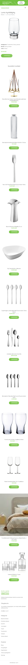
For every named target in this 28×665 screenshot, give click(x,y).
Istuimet (3, 623)
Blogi (2, 645)
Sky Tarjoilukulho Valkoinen (14, 268)
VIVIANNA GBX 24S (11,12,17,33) (14, 354)
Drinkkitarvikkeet (5, 621)
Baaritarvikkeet (4, 618)
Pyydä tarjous (21, 3)
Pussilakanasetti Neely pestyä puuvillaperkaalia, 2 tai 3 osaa (14, 538)
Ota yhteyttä (4, 647)
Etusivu (2, 14)
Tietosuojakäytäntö (5, 652)
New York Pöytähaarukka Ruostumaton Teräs (14, 184)
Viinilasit (3, 633)
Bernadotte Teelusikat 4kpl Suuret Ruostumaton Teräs (14, 396)
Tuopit (2, 628)
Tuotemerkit (10, 44)
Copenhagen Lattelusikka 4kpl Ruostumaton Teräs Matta (14, 311)
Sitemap (3, 655)
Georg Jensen (16, 44)
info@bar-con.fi (4, 611)
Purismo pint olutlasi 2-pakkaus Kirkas (14, 439)
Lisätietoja (7, 55)
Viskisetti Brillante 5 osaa (14, 574)
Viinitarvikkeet (4, 636)
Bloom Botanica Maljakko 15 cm (14, 226)
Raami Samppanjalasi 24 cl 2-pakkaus (14, 481)
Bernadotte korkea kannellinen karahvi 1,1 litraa (14, 142)
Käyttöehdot (4, 650)
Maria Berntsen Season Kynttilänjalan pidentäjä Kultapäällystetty (14, 99)
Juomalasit (3, 626)
